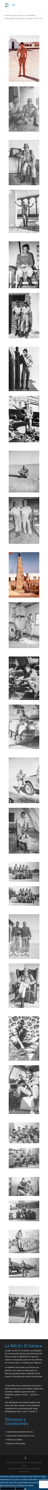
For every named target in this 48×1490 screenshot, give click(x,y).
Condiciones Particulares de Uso (20, 1435)
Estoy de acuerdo (7, 1488)
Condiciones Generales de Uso (20, 1432)
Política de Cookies (15, 1439)
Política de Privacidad (16, 1443)
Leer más (19, 1488)
